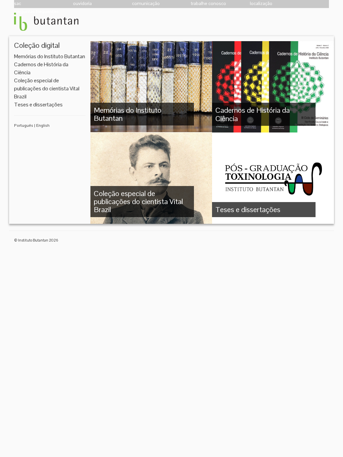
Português (23, 125)
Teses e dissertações (38, 104)
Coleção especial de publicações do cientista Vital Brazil (46, 88)
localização (261, 3)
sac (17, 3)
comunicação (146, 3)
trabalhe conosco (208, 3)
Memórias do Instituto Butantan (49, 56)
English (43, 125)
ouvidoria (82, 3)
